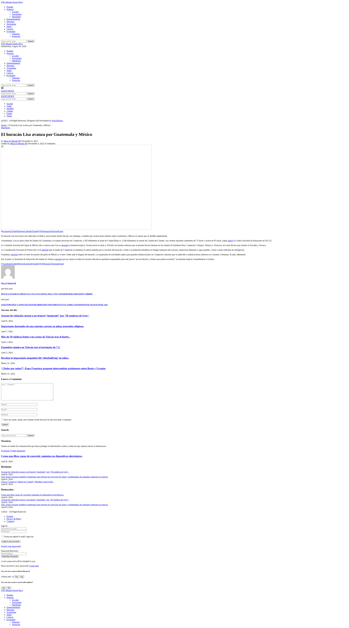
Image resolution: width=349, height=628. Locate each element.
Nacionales (17, 14)
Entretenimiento (13, 19)
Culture (10, 111)
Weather (10, 108)
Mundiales (16, 17)
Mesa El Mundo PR (12, 141)
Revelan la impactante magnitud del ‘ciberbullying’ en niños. (35, 357)
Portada (10, 7)
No (22, 577)
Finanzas (16, 34)
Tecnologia (11, 24)
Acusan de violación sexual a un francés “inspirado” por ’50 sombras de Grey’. (45, 315)
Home (3, 125)
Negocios (16, 36)
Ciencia (10, 29)
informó (45, 250)
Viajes (9, 116)
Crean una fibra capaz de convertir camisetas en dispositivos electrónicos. (41, 456)
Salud (9, 26)
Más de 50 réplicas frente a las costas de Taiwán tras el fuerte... (35, 336)
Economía (11, 31)
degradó (64, 245)
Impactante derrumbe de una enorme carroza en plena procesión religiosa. (42, 326)
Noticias (10, 9)
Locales (15, 12)
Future (9, 113)
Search (31, 41)
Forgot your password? (11, 546)
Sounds (10, 104)
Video (9, 106)
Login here (34, 566)
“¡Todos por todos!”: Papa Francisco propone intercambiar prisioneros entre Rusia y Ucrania (53, 368)
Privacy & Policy (14, 519)
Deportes (10, 21)
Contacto (10, 521)
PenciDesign (57, 120)
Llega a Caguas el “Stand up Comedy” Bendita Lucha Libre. (27, 482)
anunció (58, 259)
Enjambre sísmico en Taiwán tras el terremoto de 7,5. (30, 347)
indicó (230, 240)
